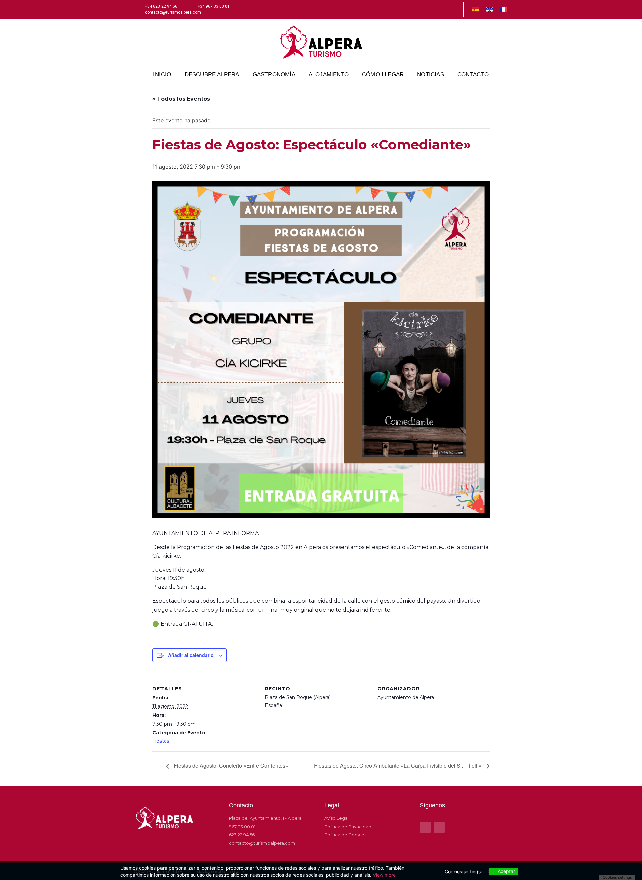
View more (384, 875)
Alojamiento (329, 74)
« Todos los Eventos (181, 99)
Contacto (473, 74)
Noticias (430, 74)
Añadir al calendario (191, 655)
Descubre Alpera (212, 74)
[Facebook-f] (444, 9)
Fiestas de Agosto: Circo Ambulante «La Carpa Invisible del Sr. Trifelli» (398, 765)
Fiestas (160, 741)
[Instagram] (455, 9)
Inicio (162, 74)
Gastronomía (274, 74)
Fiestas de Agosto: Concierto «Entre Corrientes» (230, 765)
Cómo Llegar (383, 74)
